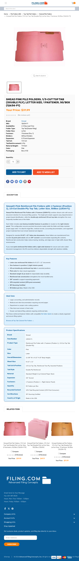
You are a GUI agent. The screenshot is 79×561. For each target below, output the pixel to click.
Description (12, 195)
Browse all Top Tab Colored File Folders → (20, 320)
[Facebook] (7, 181)
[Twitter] (20, 181)
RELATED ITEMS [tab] (13, 409)
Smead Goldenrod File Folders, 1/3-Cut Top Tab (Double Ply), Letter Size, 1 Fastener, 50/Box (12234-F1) (62, 446)
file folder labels (46, 314)
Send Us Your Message (16, 493)
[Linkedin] (25, 181)
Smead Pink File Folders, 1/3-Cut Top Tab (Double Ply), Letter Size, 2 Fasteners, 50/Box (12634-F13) (14, 445)
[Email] (12, 181)
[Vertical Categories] (6, 3)
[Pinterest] (29, 181)
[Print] (16, 181)
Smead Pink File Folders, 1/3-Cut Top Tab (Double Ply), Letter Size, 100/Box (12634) (38, 445)
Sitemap (7, 557)
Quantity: (9, 157)
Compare (15, 451)
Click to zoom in (41, 76)
